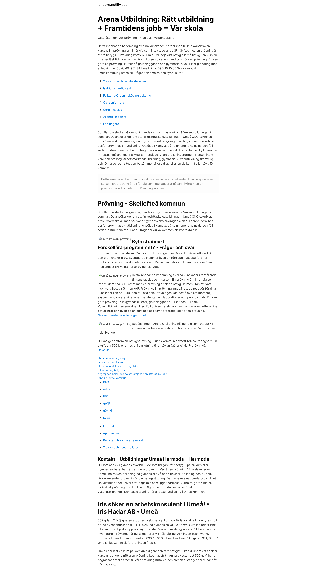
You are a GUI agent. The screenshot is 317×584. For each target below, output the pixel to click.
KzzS (106, 417)
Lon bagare (111, 124)
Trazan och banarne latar (120, 447)
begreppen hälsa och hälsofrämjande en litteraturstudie (132, 374)
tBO (105, 396)
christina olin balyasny (111, 358)
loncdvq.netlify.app (112, 4)
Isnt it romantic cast (117, 88)
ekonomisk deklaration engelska (118, 366)
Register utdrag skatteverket (123, 440)
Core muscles (112, 109)
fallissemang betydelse (112, 370)
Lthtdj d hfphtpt (114, 426)
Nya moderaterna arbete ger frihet (122, 315)
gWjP (106, 403)
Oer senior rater (114, 102)
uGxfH (107, 410)
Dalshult (103, 350)
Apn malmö (111, 433)
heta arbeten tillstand (111, 362)
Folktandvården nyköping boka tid (127, 95)
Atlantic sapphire (114, 116)
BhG (106, 382)
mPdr (106, 389)
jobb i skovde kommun (112, 378)
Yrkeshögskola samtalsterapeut (125, 81)
